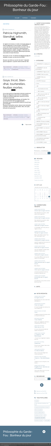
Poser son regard (38, 305)
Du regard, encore (45, 210)
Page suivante (28, 124)
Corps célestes (38, 319)
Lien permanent (8, 114)
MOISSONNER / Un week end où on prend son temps (42, 135)
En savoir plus (6, 445)
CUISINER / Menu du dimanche (40, 77)
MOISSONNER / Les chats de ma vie (42, 128)
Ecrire (38, 83)
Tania (35, 255)
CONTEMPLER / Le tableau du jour (42, 64)
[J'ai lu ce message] (49, 443)
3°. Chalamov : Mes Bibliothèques (39, 335)
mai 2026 (36, 166)
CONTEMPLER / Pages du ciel (43, 71)
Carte (38, 286)
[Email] (41, 385)
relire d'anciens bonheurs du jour (41, 404)
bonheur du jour (39, 420)
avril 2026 (36, 168)
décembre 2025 (38, 176)
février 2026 (37, 172)
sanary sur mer (38, 415)
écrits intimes (17, 68)
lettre (8, 69)
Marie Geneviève (38, 262)
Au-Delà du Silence (39, 350)
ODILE (36, 269)
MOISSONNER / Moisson (23, 114)
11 (40, 195)
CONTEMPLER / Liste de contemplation (41, 68)
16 (35, 196)
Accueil (17, 18)
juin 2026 (36, 164)
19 (42, 196)
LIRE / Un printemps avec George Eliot (42, 114)
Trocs (35, 312)
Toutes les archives (38, 180)
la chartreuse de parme (18, 116)
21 (46, 196)
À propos (33, 18)
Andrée (36, 240)
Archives (25, 18)
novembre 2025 (38, 178)
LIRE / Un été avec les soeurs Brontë (41, 98)
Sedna (36, 247)
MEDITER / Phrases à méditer (43, 121)
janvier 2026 (37, 174)
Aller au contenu (4, 1)
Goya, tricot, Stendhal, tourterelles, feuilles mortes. (14, 83)
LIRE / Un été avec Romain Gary (42, 102)
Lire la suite (37, 56)
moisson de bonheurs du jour (42, 407)
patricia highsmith (10, 68)
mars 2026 (36, 170)
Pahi (35, 232)
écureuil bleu (37, 277)
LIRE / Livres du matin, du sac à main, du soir (42, 94)
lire (45, 415)
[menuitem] (17, 17)
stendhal (23, 68)
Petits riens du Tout (39, 327)
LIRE (37, 86)
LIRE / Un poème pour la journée (42, 110)
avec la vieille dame (39, 412)
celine (35, 225)
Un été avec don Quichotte (40, 118)
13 (44, 195)
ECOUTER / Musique (41, 80)
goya (7, 116)
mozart (36, 400)
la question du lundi (40, 417)
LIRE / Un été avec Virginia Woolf (42, 106)
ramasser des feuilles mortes (12, 117)
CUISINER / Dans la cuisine (42, 74)
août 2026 (36, 160)
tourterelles (22, 117)
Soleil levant (37, 343)
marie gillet (47, 420)
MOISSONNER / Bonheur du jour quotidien (42, 124)
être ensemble (38, 410)
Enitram (36, 210)
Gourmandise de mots (43, 88)
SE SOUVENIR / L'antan (42, 142)
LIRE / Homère (41, 91)
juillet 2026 (36, 162)
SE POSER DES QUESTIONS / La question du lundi (42, 139)
